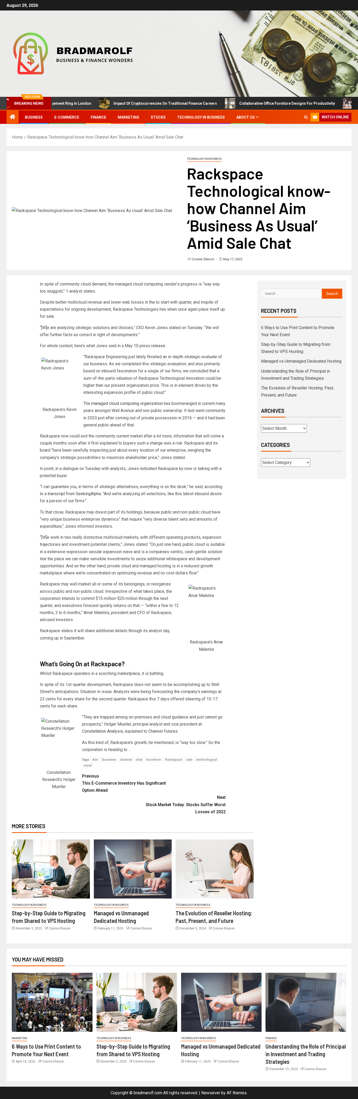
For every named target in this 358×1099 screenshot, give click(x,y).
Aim (95, 760)
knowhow (153, 760)
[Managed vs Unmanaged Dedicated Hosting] (133, 869)
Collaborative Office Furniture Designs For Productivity (263, 103)
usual (88, 765)
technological (206, 760)
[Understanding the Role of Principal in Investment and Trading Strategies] (305, 1002)
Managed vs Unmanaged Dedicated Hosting (301, 361)
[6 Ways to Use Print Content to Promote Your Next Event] (52, 1002)
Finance (98, 117)
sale (189, 760)
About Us (245, 117)
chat (139, 760)
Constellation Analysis (102, 731)
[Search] (306, 117)
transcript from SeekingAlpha (74, 493)
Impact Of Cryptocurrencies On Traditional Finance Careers (141, 103)
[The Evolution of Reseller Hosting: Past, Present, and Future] (215, 869)
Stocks (158, 117)
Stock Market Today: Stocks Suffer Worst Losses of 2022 (186, 804)
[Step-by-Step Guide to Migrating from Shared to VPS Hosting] (51, 869)
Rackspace (173, 760)
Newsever (210, 1092)
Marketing (128, 117)
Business (34, 117)
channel (126, 760)
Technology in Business (201, 117)
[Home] (12, 117)
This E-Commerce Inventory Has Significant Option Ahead (124, 783)
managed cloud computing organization (127, 403)
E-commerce (66, 117)
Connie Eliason (203, 259)
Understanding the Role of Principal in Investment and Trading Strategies (305, 1054)
